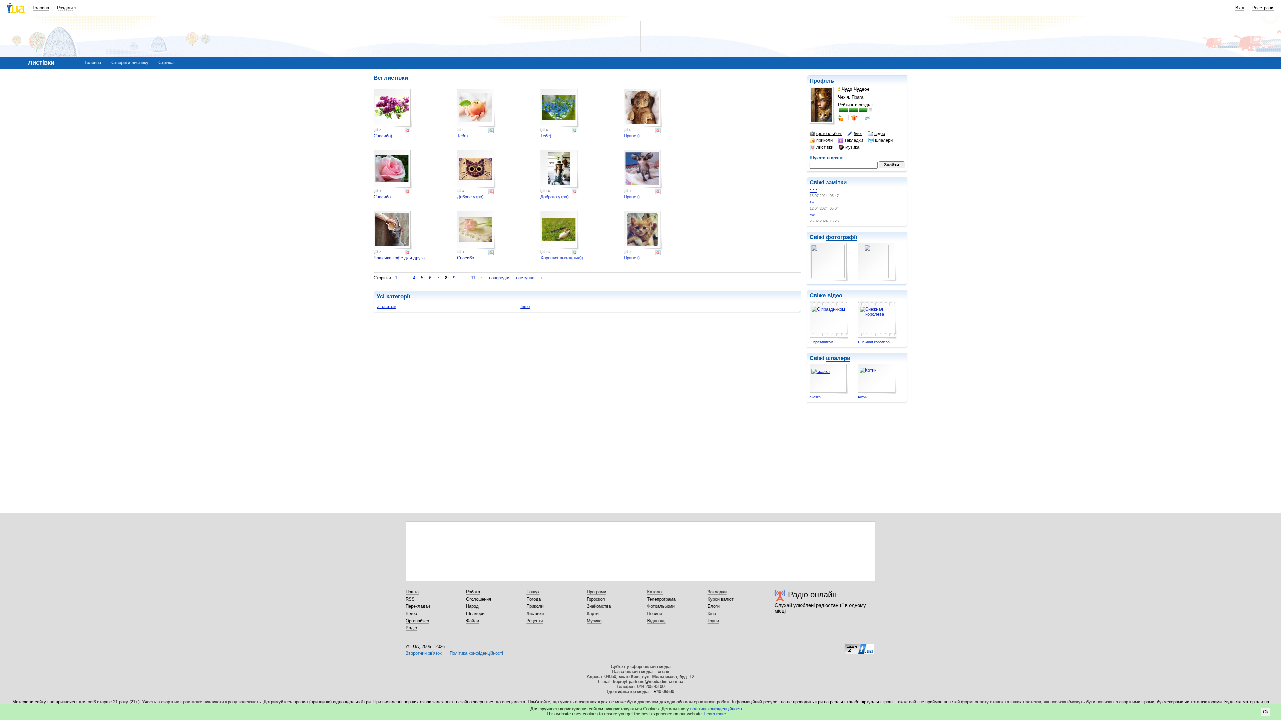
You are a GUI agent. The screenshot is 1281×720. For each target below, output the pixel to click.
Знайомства (599, 606)
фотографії (841, 237)
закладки (854, 140)
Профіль (822, 81)
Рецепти (534, 620)
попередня (499, 277)
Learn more (715, 713)
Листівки (535, 613)
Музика (594, 620)
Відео (411, 613)
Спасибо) (383, 135)
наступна (525, 277)
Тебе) (462, 135)
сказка (815, 397)
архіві (837, 157)
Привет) (631, 135)
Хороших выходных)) (561, 257)
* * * (813, 190)
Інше (525, 306)
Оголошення (478, 599)
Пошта (412, 591)
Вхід (1239, 7)
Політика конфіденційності (476, 653)
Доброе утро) (470, 196)
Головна (41, 7)
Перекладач (418, 606)
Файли (472, 620)
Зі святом (386, 306)
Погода (533, 599)
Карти (592, 613)
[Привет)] (643, 108)
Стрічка (165, 62)
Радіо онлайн (812, 594)
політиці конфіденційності (716, 708)
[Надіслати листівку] (408, 130)
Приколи (534, 606)
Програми (596, 591)
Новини (654, 613)
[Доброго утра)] (559, 169)
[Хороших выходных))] (559, 230)
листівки (824, 147)
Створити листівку (129, 62)
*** (812, 203)
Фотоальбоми (661, 606)
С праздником (821, 342)
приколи (824, 140)
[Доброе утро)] (476, 169)
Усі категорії (393, 296)
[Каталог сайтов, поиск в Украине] (859, 646)
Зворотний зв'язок (424, 653)
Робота (473, 591)
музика (852, 147)
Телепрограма (661, 599)
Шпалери (475, 613)
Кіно (712, 613)
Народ (472, 606)
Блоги (714, 606)
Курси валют (721, 599)
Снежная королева (874, 342)
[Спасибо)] (393, 108)
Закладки (717, 591)
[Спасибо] (393, 169)
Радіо (411, 627)
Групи (713, 620)
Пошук (532, 591)
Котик (862, 397)
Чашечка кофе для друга (399, 257)
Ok (1266, 711)
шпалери (884, 140)
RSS (410, 599)
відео (879, 133)
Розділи (65, 7)
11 (473, 277)
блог (858, 133)
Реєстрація (1263, 7)
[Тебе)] (476, 108)
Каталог (655, 591)
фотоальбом (829, 133)
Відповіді (656, 620)
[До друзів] (841, 118)
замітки (836, 182)
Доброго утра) (554, 196)
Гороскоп (596, 599)
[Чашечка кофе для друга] (393, 230)
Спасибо (382, 196)
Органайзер (417, 620)
